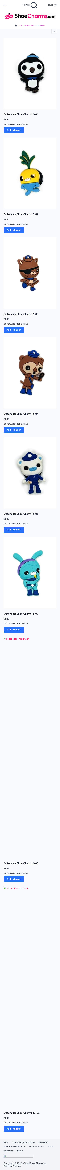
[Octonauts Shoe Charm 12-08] (30, 747)
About (20, 1151)
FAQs (6, 1143)
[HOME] (16, 25)
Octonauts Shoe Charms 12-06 (22, 1112)
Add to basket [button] (14, 130)
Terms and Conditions (23, 1143)
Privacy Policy (36, 1147)
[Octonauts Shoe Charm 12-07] (30, 572)
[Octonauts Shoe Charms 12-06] (30, 997)
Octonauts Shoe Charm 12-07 (21, 613)
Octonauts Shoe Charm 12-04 (21, 413)
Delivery (43, 1143)
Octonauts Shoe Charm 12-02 (21, 214)
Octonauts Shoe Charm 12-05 (21, 513)
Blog (50, 1147)
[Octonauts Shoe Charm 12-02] (30, 173)
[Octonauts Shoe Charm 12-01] (30, 73)
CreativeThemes (12, 1166)
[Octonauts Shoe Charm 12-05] (30, 472)
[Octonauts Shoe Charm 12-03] (30, 272)
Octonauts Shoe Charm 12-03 (21, 314)
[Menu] (5, 5)
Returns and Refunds (14, 1147)
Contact (8, 1151)
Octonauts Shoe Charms (16, 124)
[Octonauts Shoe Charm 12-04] (30, 372)
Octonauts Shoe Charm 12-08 (21, 863)
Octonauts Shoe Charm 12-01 (21, 114)
